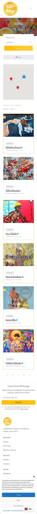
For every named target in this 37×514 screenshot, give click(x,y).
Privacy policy (24, 409)
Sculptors (6, 464)
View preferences (18, 506)
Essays (5, 442)
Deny (18, 500)
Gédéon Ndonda (13, 362)
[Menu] (30, 9)
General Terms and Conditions (19, 510)
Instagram (7, 473)
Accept (18, 495)
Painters (10, 143)
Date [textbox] (12, 109)
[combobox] (12, 109)
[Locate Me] (30, 42)
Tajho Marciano (13, 190)
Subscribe (18, 402)
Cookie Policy (6, 510)
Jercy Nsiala (11, 233)
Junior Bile (10, 319)
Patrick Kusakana (14, 276)
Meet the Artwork (9, 450)
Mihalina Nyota (13, 147)
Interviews (7, 446)
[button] (34, 477)
